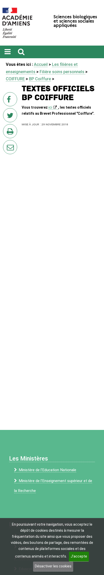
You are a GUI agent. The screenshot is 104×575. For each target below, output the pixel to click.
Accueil (41, 64)
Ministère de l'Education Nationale (47, 470)
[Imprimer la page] (11, 133)
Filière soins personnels (62, 71)
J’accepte (79, 556)
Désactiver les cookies (53, 566)
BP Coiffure (40, 78)
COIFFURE (15, 78)
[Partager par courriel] (6, 143)
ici (50, 107)
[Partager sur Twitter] (11, 117)
